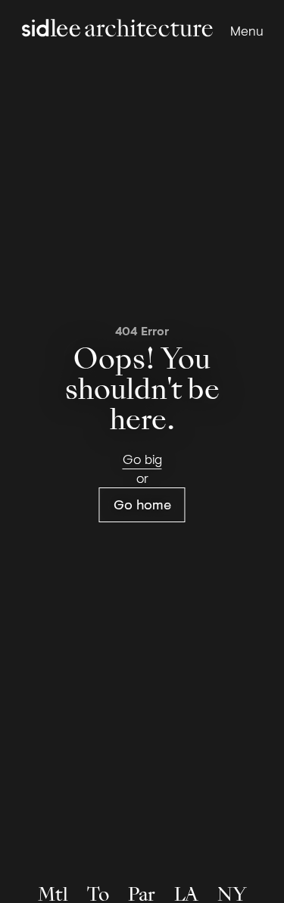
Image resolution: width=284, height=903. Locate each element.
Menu (247, 30)
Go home (142, 504)
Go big (142, 459)
